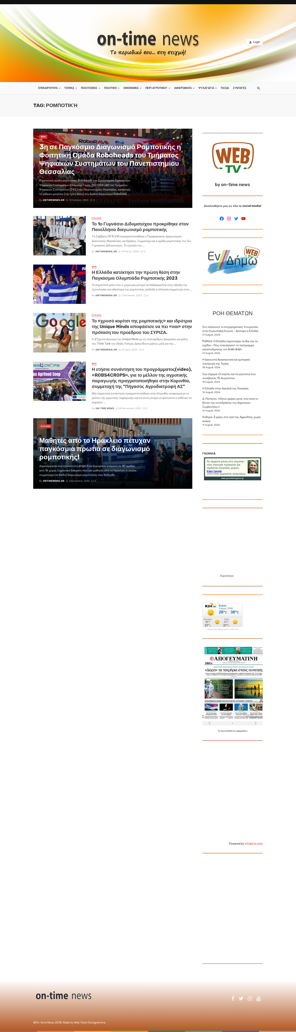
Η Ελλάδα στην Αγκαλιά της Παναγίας (225, 388)
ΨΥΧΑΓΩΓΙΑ (206, 88)
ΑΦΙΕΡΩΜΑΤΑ (183, 88)
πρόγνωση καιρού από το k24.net (222, 629)
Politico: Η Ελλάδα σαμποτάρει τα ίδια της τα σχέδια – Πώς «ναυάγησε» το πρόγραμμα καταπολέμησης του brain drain (230, 345)
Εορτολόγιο (227, 575)
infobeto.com (254, 843)
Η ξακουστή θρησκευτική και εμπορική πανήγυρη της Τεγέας (226, 361)
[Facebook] (221, 218)
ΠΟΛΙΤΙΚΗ (110, 88)
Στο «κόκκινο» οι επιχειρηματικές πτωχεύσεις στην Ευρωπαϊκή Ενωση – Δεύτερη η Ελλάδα (230, 329)
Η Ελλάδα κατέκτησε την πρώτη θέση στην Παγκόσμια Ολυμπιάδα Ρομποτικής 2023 (136, 275)
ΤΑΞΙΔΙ (225, 88)
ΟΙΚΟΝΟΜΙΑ (131, 88)
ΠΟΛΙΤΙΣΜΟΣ (89, 88)
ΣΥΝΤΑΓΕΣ (239, 88)
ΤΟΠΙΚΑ (69, 88)
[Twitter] (236, 218)
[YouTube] (243, 218)
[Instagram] (229, 218)
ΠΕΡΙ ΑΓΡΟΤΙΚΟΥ (156, 88)
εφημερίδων (242, 731)
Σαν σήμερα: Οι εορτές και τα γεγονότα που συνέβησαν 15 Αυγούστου (229, 376)
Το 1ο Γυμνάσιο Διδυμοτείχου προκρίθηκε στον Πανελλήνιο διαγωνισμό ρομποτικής (140, 226)
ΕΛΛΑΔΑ (96, 218)
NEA (43, 137)
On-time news (104, 408)
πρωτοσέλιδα (226, 731)
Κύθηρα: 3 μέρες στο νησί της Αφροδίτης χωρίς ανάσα (231, 419)
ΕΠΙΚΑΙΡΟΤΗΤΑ (48, 88)
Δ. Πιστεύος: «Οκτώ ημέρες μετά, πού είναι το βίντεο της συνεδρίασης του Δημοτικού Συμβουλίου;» (230, 403)
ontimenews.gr (106, 251)
